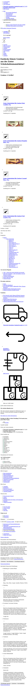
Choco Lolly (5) (12, 245)
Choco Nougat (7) (13, 246)
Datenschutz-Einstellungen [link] (9, 530)
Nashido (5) (11, 261)
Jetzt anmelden (6, 33)
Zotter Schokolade (10, 238)
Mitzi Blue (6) (12, 258)
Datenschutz (6, 525)
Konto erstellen (6, 37)
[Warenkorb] (15, 41)
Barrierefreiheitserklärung (8, 529)
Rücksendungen (9, 13)
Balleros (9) (11, 240)
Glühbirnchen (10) (13, 253)
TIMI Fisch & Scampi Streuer (9, 300)
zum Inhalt (5, 2)
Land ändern (11, 519)
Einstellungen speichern (5, 683)
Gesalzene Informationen (8, 276)
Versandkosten (9, 14)
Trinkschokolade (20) (13, 267)
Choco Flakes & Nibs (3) (14, 243)
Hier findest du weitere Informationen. (9, 415)
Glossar (5, 497)
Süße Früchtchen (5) (13, 264)
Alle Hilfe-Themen (10, 18)
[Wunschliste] (4, 39)
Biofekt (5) (11, 241)
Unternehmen (6, 533)
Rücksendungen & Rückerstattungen (11, 478)
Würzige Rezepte (7, 278)
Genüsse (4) (11, 251)
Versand (6, 8)
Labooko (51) (12, 257)
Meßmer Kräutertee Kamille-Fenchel (11, 290)
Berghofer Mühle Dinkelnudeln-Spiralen (12, 288)
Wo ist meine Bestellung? (11, 12)
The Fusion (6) (12, 265)
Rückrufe (5, 501)
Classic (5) (11, 247)
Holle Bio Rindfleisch (8, 285)
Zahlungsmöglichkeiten (11, 16)
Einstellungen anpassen (19, 561)
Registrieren (5, 487)
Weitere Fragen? (6, 480)
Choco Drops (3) (12, 242)
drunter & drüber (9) (13, 249)
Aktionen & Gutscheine (8, 479)
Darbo (4, 283)
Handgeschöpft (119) (13, 254)
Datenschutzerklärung (18, 559)
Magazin (5, 498)
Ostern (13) (11, 262)
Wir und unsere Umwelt (8, 496)
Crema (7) (11, 248)
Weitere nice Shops (7, 535)
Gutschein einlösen (7, 491)
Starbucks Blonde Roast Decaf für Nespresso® (13, 301)
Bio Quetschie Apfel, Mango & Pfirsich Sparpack (14, 295)
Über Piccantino (6, 506)
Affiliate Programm (7, 502)
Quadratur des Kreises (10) (14, 263)
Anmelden (5, 486)
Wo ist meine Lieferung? (8, 490)
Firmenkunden (6, 481)
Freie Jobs (5, 510)
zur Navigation (6, 1)
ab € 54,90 (15, 6)
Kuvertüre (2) (12, 256)
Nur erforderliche (10, 561)
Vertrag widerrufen (5, 537)
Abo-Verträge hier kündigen (9, 531)
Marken (5, 237)
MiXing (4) (11, 259)
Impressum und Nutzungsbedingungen (11, 524)
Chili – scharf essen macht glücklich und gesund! (13, 272)
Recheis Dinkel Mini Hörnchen (10, 299)
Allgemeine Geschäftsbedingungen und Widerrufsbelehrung (11, 527)
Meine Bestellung (7, 474)
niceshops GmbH (10, 521)
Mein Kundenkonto (7, 473)
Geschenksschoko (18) (13, 252)
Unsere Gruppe (6, 508)
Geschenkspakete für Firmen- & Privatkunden (13, 499)
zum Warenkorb (6, 4)
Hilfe (4, 11)
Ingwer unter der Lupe (8, 277)
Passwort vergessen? (7, 489)
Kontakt (7, 17)
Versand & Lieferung (7, 477)
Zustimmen (3, 561)
